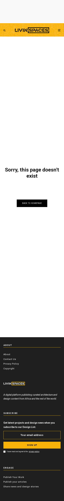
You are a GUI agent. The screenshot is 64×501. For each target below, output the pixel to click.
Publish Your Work (13, 477)
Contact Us (9, 359)
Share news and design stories (21, 486)
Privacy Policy (11, 363)
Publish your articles (15, 482)
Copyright (9, 368)
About (6, 354)
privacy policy (34, 451)
